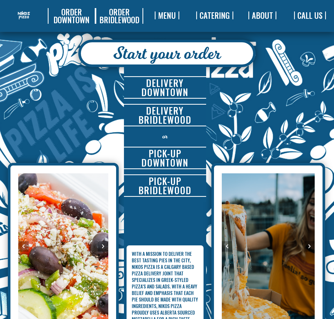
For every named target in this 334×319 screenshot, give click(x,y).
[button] (72, 16)
